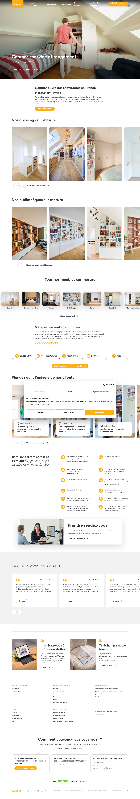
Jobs (13, 721)
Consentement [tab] (39, 392)
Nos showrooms (16, 715)
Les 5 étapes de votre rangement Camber (107, 688)
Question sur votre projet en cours (63, 721)
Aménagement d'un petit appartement (112, 430)
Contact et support (59, 712)
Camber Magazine (17, 691)
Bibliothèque (72, 308)
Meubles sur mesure (34, 4)
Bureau (51, 308)
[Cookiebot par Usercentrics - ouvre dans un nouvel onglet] (105, 385)
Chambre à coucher (31, 308)
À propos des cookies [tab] (101, 392)
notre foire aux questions (73, 748)
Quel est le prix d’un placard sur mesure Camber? (109, 691)
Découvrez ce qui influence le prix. (46, 342)
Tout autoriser (99, 412)
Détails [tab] (70, 392)
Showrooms (66, 4)
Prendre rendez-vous (59, 715)
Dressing (10, 308)
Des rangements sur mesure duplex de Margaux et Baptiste (72, 429)
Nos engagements (17, 718)
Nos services (77, 4)
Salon (92, 308)
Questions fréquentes (101, 694)
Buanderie (113, 308)
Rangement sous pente (60, 702)
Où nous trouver (58, 718)
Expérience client (17, 694)
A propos (14, 712)
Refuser (40, 412)
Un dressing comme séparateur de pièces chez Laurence (29, 429)
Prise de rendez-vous (101, 697)
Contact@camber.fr (60, 765)
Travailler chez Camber (94, 4)
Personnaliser (69, 412)
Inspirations (51, 4)
